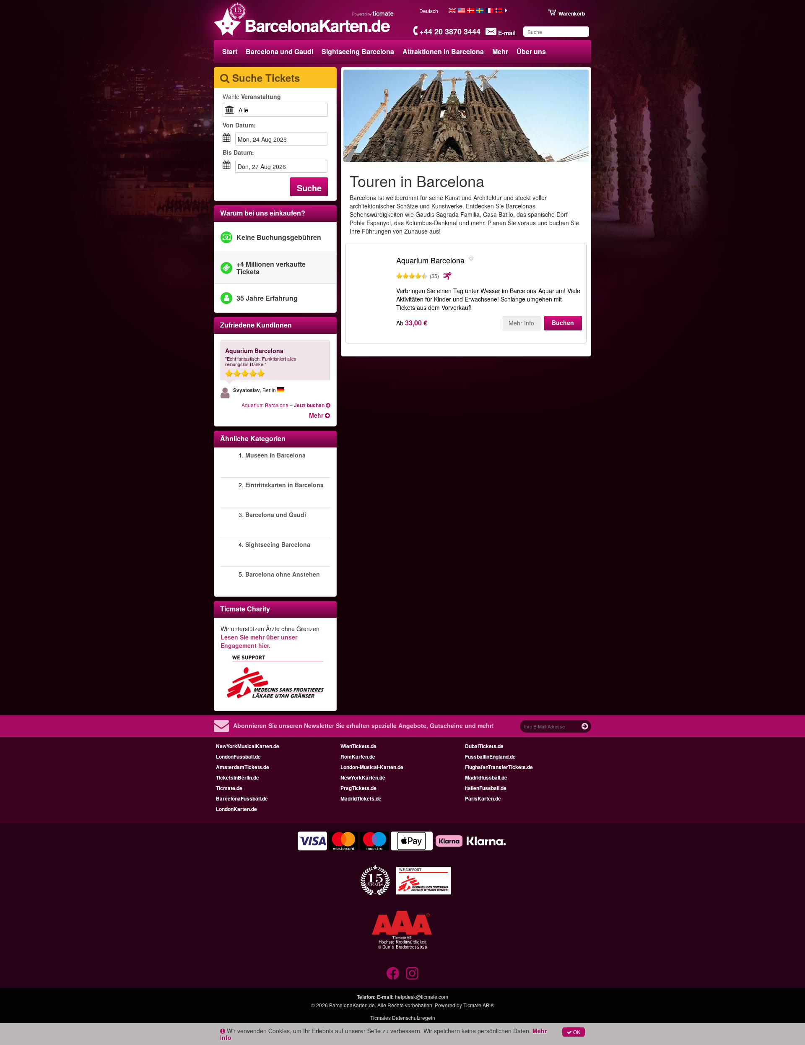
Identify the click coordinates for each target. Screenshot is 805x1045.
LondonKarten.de (236, 809)
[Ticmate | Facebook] (393, 973)
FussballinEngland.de (490, 756)
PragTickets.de (358, 788)
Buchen (563, 322)
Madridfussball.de (486, 777)
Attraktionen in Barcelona (443, 51)
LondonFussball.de (238, 756)
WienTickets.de (358, 746)
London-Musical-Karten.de (371, 767)
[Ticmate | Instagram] (412, 973)
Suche (309, 188)
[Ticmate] (373, 13)
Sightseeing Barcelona (358, 51)
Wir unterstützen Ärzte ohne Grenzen (270, 637)
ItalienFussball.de (485, 788)
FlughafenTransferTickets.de (499, 767)
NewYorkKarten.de (362, 777)
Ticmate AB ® (478, 1005)
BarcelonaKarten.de (352, 1005)
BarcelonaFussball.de (242, 798)
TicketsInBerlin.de (237, 777)
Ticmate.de (229, 788)
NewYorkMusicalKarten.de (247, 746)
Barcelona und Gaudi (279, 51)
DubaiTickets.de (484, 746)
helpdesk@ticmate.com (421, 996)
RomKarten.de (357, 756)
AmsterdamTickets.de (242, 767)
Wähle (252, 96)
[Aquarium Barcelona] (371, 283)
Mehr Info (521, 323)
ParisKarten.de (483, 798)
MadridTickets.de (361, 798)
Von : (239, 125)
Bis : (238, 152)
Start (229, 51)
